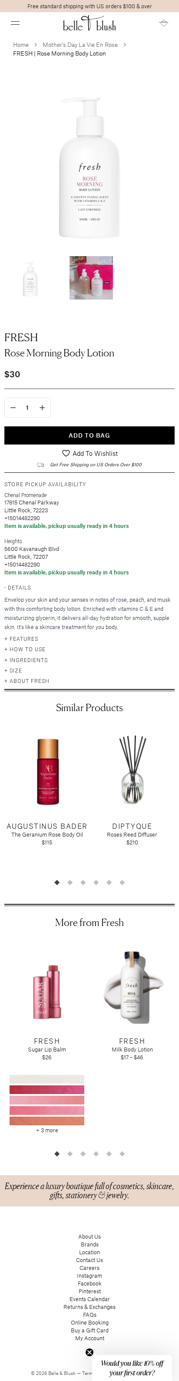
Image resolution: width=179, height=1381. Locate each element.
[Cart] (164, 23)
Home (21, 44)
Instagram (89, 1275)
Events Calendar (90, 1298)
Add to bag (89, 435)
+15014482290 (22, 517)
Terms (89, 1373)
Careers (89, 1267)
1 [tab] (57, 882)
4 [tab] (96, 882)
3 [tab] (83, 882)
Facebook (90, 1283)
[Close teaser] (89, 1352)
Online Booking (90, 1322)
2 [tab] (70, 882)
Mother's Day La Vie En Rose (80, 44)
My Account (89, 1338)
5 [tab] (109, 882)
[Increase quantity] (42, 407)
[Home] (89, 23)
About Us (89, 1236)
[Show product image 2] (91, 278)
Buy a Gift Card (90, 1330)
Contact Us (89, 1259)
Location (89, 1252)
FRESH (21, 337)
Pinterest (90, 1291)
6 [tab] (122, 882)
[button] (15, 23)
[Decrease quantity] (13, 407)
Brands (90, 1244)
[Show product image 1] (30, 278)
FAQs (89, 1314)
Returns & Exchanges (89, 1306)
